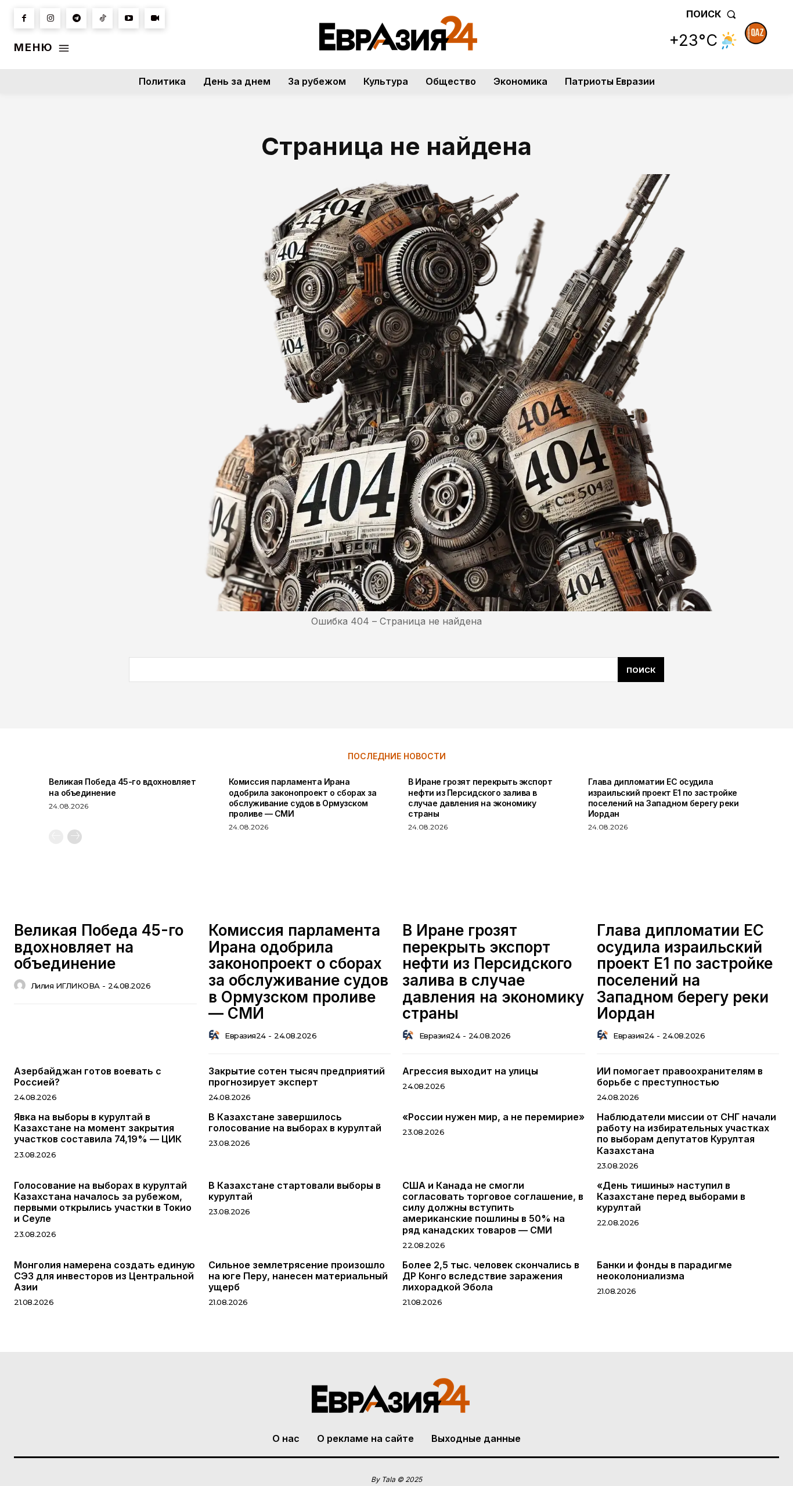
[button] (713, 14)
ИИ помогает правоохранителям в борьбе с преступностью (680, 1076)
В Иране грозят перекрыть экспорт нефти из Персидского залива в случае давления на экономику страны (480, 797)
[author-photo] (21, 985)
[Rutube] (155, 18)
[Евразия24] (398, 33)
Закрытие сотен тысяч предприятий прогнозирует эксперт (296, 1076)
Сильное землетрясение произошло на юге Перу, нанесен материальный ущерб (298, 1276)
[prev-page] (56, 836)
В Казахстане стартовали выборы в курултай (294, 1191)
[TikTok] (102, 18)
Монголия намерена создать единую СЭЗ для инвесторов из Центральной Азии (104, 1276)
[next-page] (74, 836)
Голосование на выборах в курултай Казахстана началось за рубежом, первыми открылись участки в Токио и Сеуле (103, 1202)
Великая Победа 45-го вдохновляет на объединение (98, 946)
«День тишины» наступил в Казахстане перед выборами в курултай (671, 1196)
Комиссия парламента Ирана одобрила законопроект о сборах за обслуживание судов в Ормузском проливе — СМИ (303, 797)
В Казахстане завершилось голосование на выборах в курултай (294, 1122)
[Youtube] (128, 18)
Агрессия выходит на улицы (470, 1071)
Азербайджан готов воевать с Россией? (87, 1076)
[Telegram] (76, 18)
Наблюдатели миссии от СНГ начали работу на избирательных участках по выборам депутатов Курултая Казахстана (686, 1133)
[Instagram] (50, 18)
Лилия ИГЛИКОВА (65, 985)
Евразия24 (245, 1035)
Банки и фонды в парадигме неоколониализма (664, 1270)
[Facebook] (24, 18)
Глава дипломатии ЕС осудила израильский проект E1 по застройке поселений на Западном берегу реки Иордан (663, 797)
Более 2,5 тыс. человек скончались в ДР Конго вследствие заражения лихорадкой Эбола (490, 1276)
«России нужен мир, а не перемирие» (493, 1117)
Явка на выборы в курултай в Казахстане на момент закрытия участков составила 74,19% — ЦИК (98, 1128)
